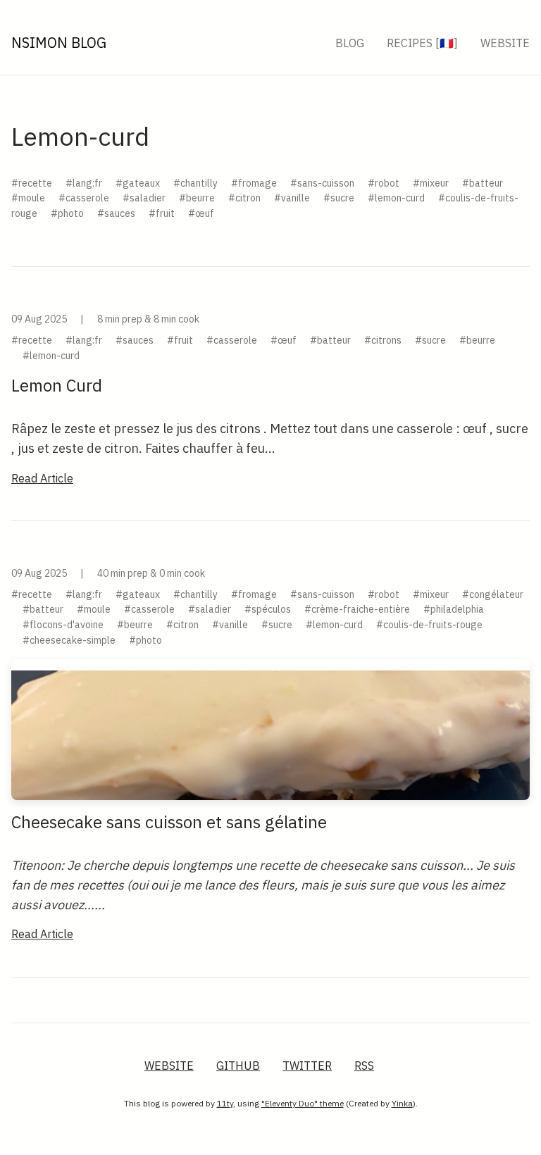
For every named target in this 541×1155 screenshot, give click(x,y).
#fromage (254, 183)
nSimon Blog (58, 42)
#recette (31, 183)
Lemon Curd (56, 385)
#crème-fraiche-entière (357, 609)
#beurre (197, 198)
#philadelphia (453, 609)
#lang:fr (84, 183)
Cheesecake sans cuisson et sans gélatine (169, 822)
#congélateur (492, 594)
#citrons (383, 340)
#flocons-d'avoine (63, 624)
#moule (28, 198)
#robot (383, 183)
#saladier (144, 198)
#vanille (292, 198)
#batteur (482, 183)
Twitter (307, 1066)
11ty (225, 1103)
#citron (244, 198)
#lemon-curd (396, 198)
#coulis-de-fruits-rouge (429, 624)
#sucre (338, 198)
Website (505, 43)
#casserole (83, 198)
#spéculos (267, 609)
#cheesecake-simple (69, 640)
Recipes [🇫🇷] (422, 43)
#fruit (162, 213)
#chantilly (195, 183)
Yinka (402, 1103)
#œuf (201, 213)
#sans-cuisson (322, 183)
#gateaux (138, 183)
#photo (67, 213)
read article (42, 478)
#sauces (116, 213)
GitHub (238, 1066)
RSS (364, 1066)
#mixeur (431, 183)
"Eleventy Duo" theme (302, 1103)
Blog (349, 43)
